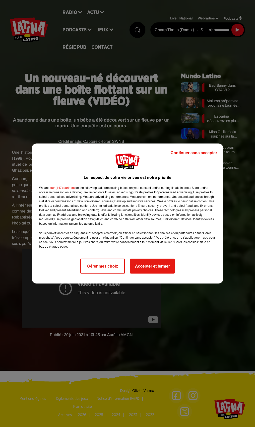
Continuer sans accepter (194, 152)
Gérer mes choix (102, 266)
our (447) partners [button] (62, 187)
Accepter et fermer (152, 266)
